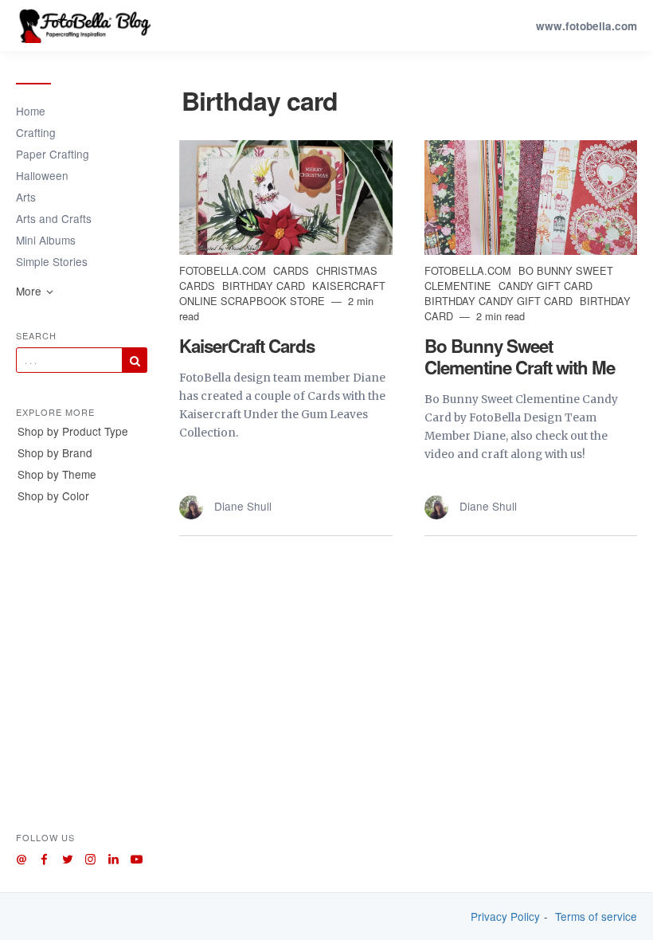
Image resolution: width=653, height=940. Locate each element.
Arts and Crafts (54, 218)
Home (30, 111)
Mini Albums (46, 240)
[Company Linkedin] (113, 856)
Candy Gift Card (545, 285)
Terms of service (596, 916)
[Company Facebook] (44, 856)
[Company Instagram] (90, 856)
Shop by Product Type (73, 431)
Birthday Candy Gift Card (500, 300)
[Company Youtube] (137, 856)
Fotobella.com (224, 270)
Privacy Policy (505, 916)
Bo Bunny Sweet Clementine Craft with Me (519, 356)
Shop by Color (53, 495)
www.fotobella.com (586, 25)
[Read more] (286, 197)
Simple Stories (52, 261)
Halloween (42, 175)
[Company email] (21, 856)
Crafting (36, 132)
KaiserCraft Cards (247, 345)
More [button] (30, 291)
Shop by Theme (57, 474)
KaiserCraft (348, 285)
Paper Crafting (52, 154)
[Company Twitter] (67, 856)
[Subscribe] (134, 360)
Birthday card (265, 285)
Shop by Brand (55, 452)
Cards (292, 270)
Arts (26, 197)
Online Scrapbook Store (253, 300)
